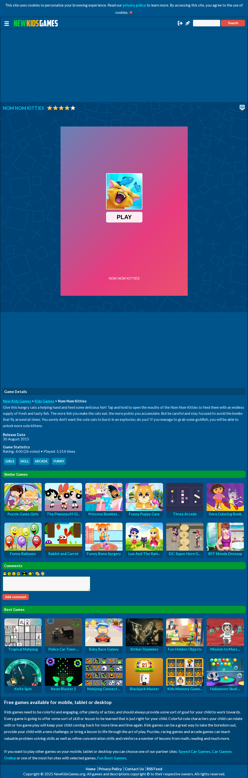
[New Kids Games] (37, 23)
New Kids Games (17, 401)
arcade (41, 461)
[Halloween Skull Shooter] (225, 684)
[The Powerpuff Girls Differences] (63, 509)
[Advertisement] (124, 66)
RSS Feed (154, 769)
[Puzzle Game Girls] (23, 509)
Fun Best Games (111, 758)
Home (91, 769)
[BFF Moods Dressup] (225, 549)
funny (59, 461)
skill (24, 461)
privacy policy (134, 5)
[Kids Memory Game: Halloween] (184, 684)
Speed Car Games (194, 751)
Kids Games (44, 401)
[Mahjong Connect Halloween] (104, 684)
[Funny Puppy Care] (144, 509)
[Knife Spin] (23, 684)
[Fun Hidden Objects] (184, 645)
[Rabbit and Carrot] (63, 549)
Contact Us (134, 769)
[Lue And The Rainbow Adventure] (144, 549)
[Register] (187, 25)
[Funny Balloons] (23, 549)
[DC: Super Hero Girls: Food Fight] (184, 549)
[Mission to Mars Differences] (225, 645)
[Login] (180, 25)
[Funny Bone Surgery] (104, 549)
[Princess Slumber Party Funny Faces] (104, 509)
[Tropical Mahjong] (23, 645)
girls (9, 461)
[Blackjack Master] (144, 684)
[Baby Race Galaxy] (104, 645)
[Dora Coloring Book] (225, 509)
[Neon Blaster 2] (63, 684)
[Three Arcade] (184, 509)
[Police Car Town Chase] (63, 645)
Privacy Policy (110, 769)
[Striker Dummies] (144, 645)
